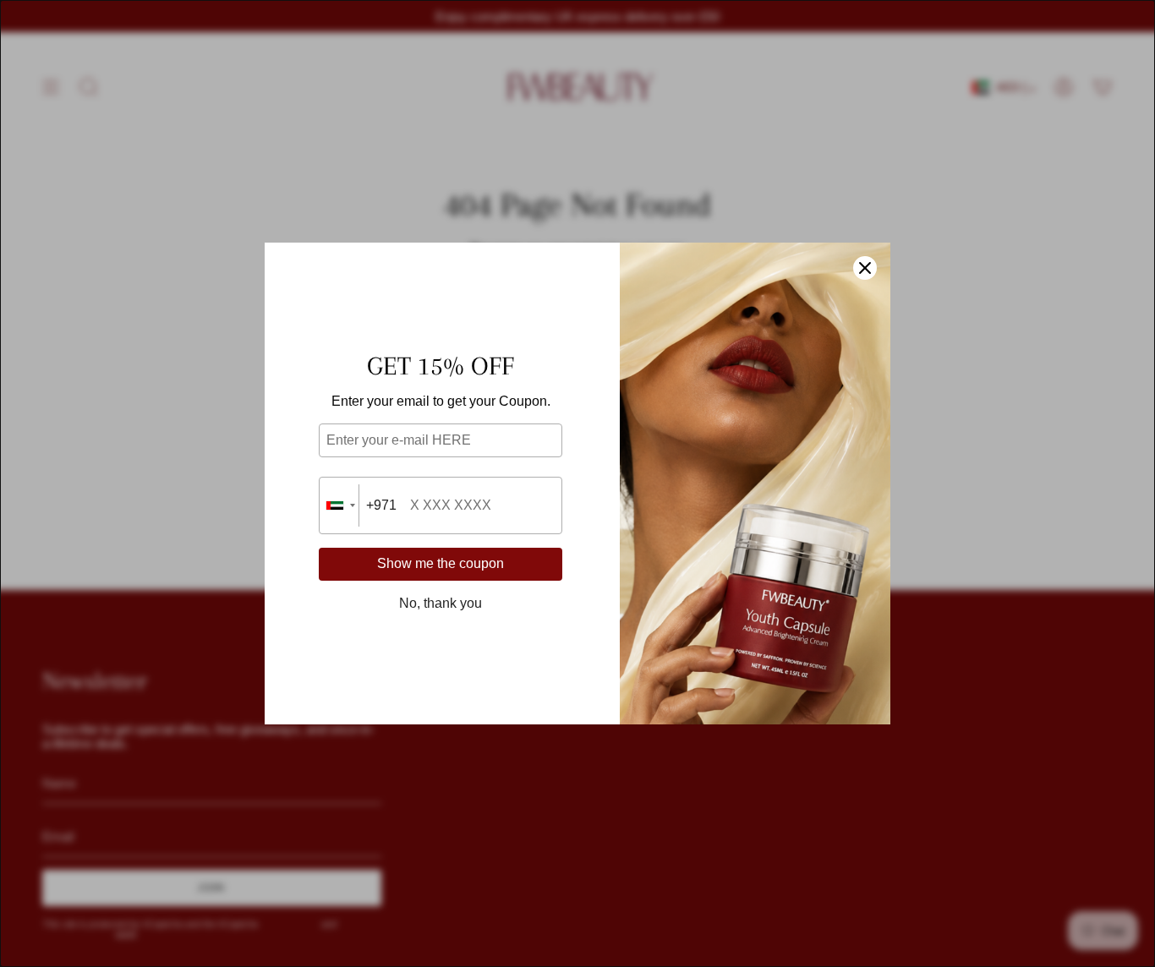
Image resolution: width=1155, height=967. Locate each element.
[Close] (865, 268)
